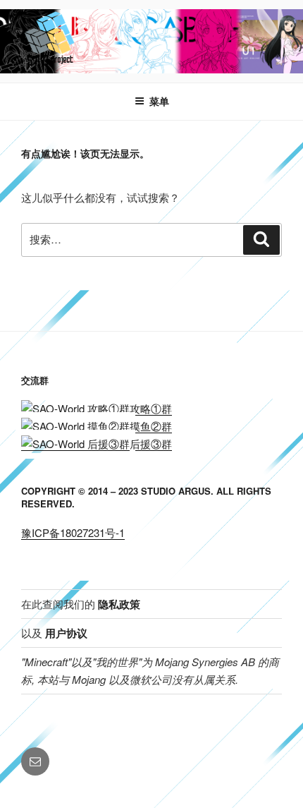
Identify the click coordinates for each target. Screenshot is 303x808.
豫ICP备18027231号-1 (73, 532)
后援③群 (151, 443)
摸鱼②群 (151, 425)
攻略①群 (151, 408)
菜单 (159, 101)
